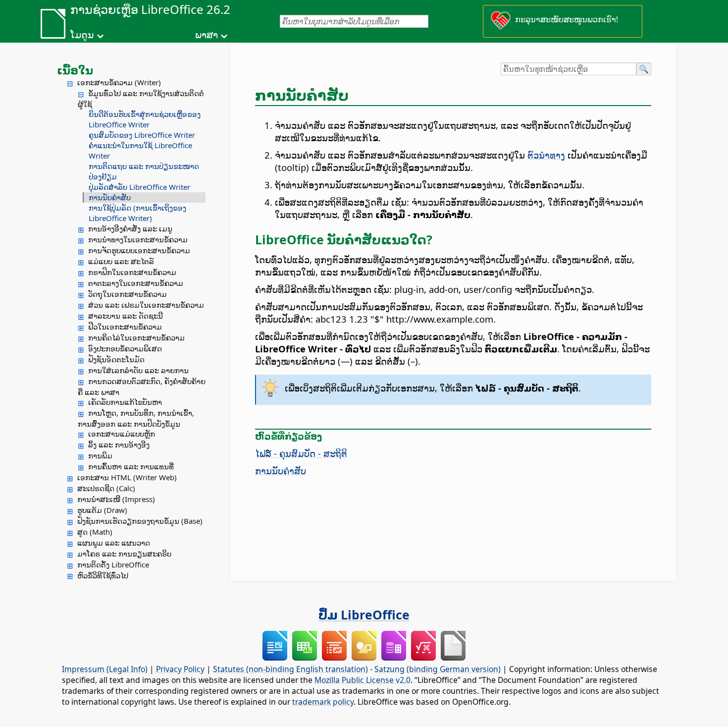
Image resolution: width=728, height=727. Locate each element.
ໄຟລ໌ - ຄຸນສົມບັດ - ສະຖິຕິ (301, 453)
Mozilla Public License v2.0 (362, 679)
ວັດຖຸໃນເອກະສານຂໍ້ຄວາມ (127, 294)
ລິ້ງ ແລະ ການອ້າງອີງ (119, 444)
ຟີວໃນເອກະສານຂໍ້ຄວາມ (125, 327)
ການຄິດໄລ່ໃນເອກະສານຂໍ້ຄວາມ (136, 337)
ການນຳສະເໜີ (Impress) (116, 499)
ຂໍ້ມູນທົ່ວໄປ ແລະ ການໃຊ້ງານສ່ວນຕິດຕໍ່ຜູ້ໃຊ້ (141, 98)
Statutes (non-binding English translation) (290, 669)
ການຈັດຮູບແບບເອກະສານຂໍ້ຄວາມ (139, 250)
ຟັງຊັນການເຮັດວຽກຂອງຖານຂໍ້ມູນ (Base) (140, 521)
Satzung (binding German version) (437, 669)
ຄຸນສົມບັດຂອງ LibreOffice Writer (142, 135)
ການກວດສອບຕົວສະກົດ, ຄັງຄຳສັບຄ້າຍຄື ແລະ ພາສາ (142, 386)
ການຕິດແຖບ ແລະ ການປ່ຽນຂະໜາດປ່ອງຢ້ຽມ (144, 171)
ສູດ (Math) (94, 532)
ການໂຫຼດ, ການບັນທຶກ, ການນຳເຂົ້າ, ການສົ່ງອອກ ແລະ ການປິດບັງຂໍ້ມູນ (136, 418)
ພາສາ (206, 34)
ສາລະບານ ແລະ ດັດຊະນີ (125, 316)
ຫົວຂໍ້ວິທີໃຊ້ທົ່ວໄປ (102, 575)
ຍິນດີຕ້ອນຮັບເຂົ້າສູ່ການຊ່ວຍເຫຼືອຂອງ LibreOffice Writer (145, 119)
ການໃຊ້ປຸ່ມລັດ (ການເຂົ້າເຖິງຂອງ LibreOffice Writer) (137, 213)
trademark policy (323, 701)
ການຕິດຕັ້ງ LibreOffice (113, 564)
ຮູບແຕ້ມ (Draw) (102, 510)
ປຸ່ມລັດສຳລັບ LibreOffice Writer (139, 187)
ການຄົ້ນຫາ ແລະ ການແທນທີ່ (131, 466)
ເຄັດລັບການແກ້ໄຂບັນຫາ (125, 402)
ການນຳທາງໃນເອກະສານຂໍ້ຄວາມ (138, 239)
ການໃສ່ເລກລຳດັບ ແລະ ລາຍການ (138, 370)
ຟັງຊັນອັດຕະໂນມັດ (116, 359)
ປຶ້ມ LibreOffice (364, 614)
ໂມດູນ (82, 34)
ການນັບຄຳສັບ (110, 197)
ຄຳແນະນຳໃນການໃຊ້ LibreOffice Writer (140, 150)
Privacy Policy (180, 669)
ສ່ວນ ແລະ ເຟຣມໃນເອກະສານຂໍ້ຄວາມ (146, 305)
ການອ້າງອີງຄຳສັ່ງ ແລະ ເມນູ (130, 228)
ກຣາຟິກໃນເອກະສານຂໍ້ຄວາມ (132, 272)
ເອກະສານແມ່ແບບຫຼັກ (121, 434)
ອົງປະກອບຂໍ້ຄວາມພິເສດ (125, 348)
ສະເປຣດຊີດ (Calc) (106, 488)
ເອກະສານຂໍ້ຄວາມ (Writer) (119, 82)
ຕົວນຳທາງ (546, 155)
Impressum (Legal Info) (105, 669)
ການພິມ (100, 455)
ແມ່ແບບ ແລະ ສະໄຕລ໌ (121, 261)
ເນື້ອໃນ (75, 69)
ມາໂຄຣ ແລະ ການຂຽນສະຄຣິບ (124, 554)
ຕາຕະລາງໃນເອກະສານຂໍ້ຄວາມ (135, 283)
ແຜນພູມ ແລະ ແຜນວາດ (113, 543)
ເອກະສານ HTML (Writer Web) (127, 477)
